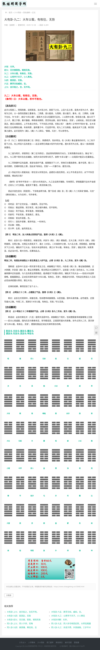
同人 (32, 359)
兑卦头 (16, 331)
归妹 (20, 441)
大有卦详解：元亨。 (60, 619)
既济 (32, 496)
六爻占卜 (22, 642)
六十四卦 (17, 12)
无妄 (44, 359)
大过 (56, 386)
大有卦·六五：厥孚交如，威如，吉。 (67, 612)
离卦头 (23, 331)
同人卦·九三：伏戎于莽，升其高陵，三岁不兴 (71, 627)
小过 (79, 441)
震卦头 (30, 331)
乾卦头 (9, 331)
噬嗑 (44, 413)
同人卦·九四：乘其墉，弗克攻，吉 (22, 627)
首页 (10, 12)
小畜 (8, 468)
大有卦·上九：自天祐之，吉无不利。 (23, 612)
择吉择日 (59, 642)
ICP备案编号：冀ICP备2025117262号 (72, 646)
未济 (68, 413)
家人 (32, 468)
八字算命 (31, 642)
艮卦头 (23, 333)
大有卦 (8, 595)
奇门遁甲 (50, 642)
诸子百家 (68, 642)
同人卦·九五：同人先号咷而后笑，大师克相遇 (71, 623)
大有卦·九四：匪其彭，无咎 (19, 616)
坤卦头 (30, 333)
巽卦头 (9, 333)
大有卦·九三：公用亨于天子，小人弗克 (68, 616)
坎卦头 (16, 333)
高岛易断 (26, 12)
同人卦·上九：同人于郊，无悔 (20, 623)
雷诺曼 (76, 642)
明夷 (32, 550)
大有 (8, 413)
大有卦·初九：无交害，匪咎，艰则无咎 (24, 619)
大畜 (8, 523)
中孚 (20, 468)
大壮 (8, 441)
